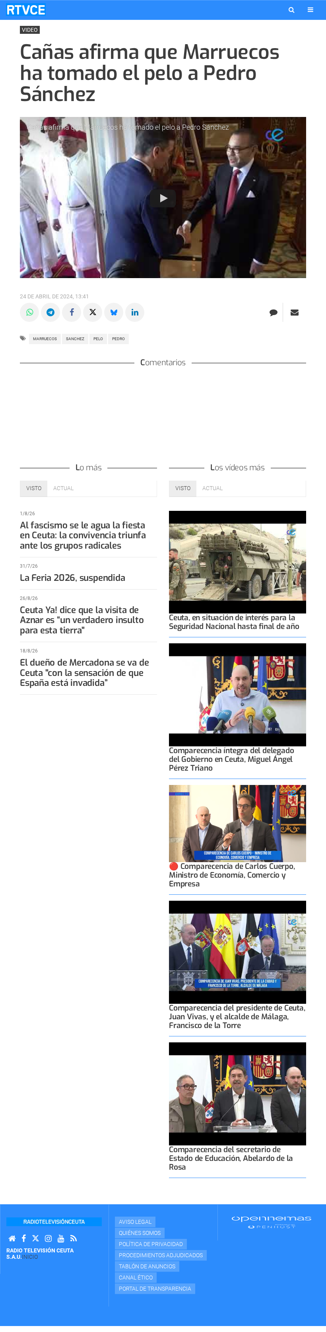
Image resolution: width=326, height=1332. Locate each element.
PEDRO (118, 339)
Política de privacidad (151, 1244)
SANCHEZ (75, 339)
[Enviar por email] (294, 312)
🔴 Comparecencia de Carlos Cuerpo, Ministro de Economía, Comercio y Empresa (232, 875)
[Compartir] (29, 312)
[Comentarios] (273, 312)
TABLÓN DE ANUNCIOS (147, 1266)
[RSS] (73, 1238)
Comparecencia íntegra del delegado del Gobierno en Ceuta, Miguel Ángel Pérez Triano (231, 759)
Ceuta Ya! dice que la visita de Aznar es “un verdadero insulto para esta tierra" (82, 620)
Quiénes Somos (140, 1233)
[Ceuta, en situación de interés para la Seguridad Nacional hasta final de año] (237, 562)
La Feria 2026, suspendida (72, 578)
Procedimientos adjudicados (161, 1255)
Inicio (30, 1257)
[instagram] (48, 1238)
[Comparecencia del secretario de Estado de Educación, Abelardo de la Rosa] (237, 1093)
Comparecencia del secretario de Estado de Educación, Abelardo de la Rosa (231, 1158)
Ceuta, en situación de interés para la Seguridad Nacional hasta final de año (234, 622)
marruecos (45, 339)
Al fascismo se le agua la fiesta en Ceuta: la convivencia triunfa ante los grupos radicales (83, 536)
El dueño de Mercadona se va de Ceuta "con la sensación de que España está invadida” (84, 673)
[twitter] (35, 1238)
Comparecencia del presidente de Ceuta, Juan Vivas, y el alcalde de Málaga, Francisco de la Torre (237, 1016)
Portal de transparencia (155, 1288)
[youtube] (61, 1238)
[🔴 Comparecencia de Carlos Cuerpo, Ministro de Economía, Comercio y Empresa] (237, 823)
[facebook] (23, 1238)
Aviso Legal (135, 1222)
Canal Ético (136, 1277)
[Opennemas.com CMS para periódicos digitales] (271, 1222)
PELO (98, 339)
